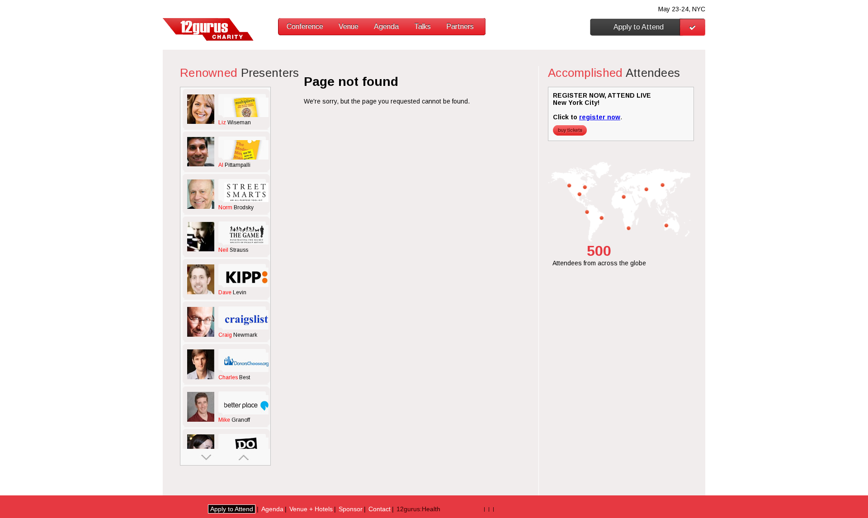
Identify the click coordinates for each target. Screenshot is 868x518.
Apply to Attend (638, 27)
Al (234, 165)
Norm (236, 207)
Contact (379, 509)
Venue (349, 26)
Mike (234, 420)
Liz (234, 122)
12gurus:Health (418, 509)
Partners (460, 26)
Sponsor (351, 509)
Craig (237, 335)
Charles (234, 377)
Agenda (386, 26)
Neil (233, 250)
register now (599, 117)
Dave (232, 292)
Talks (422, 26)
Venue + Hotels (311, 509)
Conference (305, 26)
